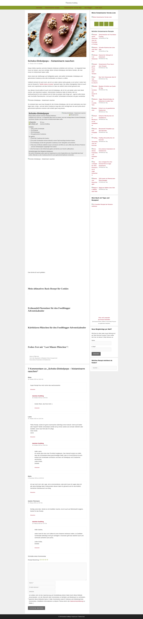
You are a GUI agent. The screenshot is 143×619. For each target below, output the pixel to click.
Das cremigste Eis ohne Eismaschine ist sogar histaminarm (105, 163)
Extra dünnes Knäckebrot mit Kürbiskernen (40, 359)
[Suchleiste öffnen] (106, 8)
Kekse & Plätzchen (34, 356)
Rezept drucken (74, 114)
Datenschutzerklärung (76, 601)
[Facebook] (96, 24)
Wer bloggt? (88, 7)
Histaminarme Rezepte (52, 7)
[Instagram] (101, 24)
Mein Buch (98, 7)
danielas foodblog (38, 396)
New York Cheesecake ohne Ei (107, 77)
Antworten (32, 389)
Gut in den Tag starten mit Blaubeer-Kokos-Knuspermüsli (43, 358)
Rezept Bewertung (33, 560)
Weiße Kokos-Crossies (46, 84)
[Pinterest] (106, 24)
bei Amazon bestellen (104, 319)
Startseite (39, 7)
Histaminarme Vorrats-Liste (73, 7)
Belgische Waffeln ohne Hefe (107, 187)
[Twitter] (111, 24)
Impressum (74, 616)
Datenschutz (82, 616)
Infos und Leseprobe (104, 317)
